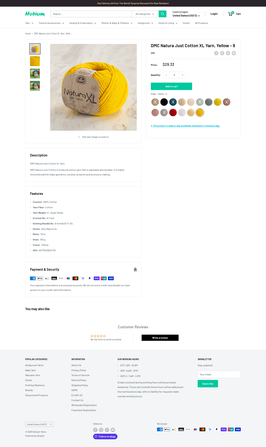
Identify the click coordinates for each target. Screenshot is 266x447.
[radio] (155, 102)
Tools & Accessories (50, 22)
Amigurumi (144, 22)
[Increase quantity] (182, 75)
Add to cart (171, 86)
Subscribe (207, 383)
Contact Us (77, 400)
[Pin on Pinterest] (222, 53)
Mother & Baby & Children (115, 22)
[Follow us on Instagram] (101, 430)
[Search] (162, 13)
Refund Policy (78, 380)
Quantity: (156, 75)
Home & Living (166, 22)
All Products (201, 22)
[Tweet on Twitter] (228, 53)
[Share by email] (234, 53)
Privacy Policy (78, 370)
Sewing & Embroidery (81, 22)
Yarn (27, 22)
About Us (76, 365)
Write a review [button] (160, 337)
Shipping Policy (79, 385)
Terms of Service (80, 375)
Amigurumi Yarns (34, 365)
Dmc (153, 53)
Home (28, 33)
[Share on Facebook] (216, 53)
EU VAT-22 (77, 395)
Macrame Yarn (32, 375)
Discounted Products (36, 395)
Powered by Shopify (34, 436)
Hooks (28, 380)
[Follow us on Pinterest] (107, 430)
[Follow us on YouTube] (113, 430)
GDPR (74, 390)
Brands (29, 390)
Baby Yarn (30, 370)
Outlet (186, 22)
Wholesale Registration (84, 405)
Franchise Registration (83, 410)
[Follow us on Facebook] (95, 430)
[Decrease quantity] (166, 75)
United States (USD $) (37, 424)
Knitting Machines (35, 385)
